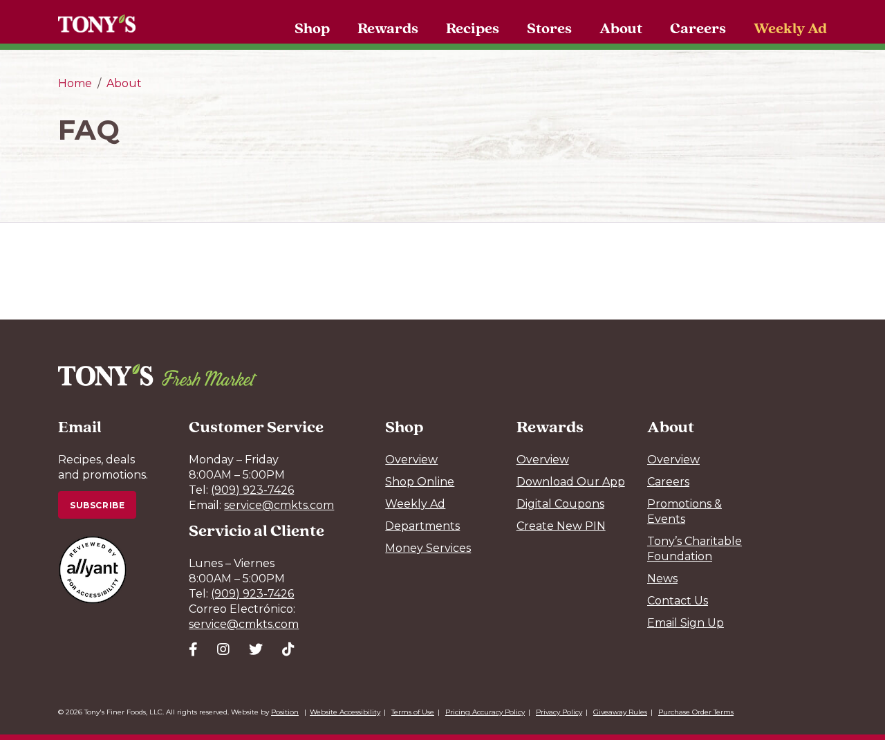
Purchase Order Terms (696, 711)
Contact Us (677, 600)
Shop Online (419, 481)
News (662, 578)
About (620, 27)
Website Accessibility (345, 711)
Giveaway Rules (620, 711)
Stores (549, 27)
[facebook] (193, 649)
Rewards (387, 27)
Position (285, 711)
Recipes (472, 27)
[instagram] (223, 649)
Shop (312, 27)
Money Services (428, 548)
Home (75, 83)
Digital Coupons (560, 503)
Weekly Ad (790, 27)
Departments (422, 526)
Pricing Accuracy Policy (485, 711)
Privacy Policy (559, 711)
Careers (698, 27)
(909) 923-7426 (252, 490)
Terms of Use (412, 711)
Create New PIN (561, 526)
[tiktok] (288, 649)
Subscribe (97, 505)
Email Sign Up (685, 622)
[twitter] (256, 649)
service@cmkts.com (279, 505)
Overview (411, 459)
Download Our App (570, 481)
